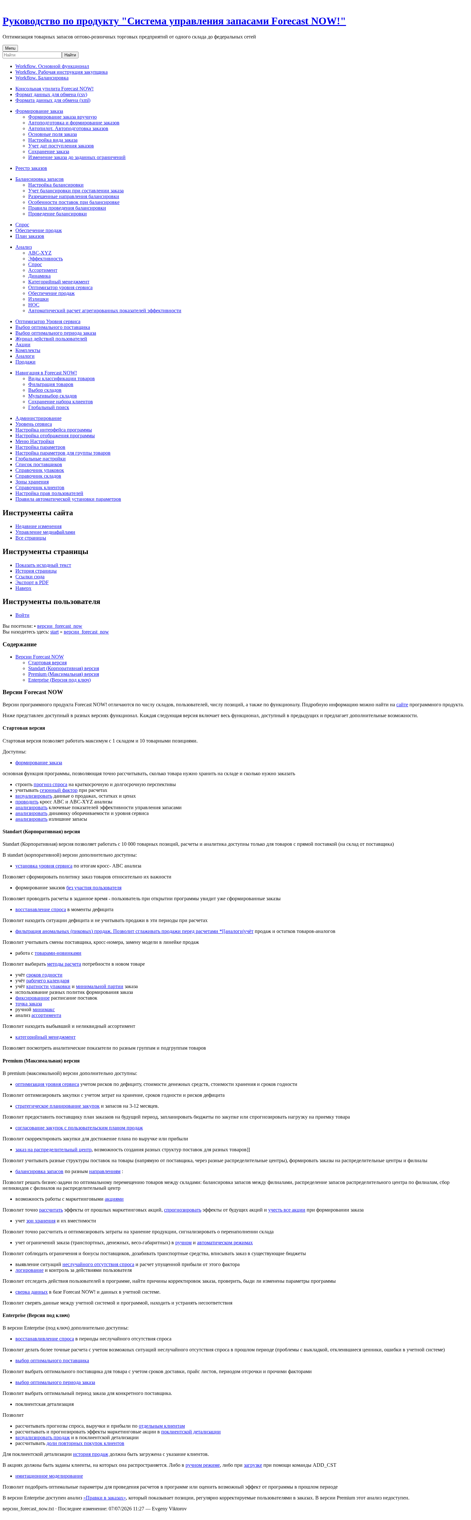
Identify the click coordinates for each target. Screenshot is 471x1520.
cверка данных (31, 1292)
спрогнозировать (182, 1210)
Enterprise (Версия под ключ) (59, 680)
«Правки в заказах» (104, 1497)
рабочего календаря (47, 980)
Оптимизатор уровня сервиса (60, 287)
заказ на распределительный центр (53, 1149)
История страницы (36, 571)
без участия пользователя (93, 887)
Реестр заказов (31, 168)
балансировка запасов (39, 1171)
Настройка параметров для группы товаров (63, 453)
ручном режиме (203, 1465)
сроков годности (44, 975)
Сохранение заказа (48, 151)
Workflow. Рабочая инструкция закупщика (61, 72)
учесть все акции (286, 1210)
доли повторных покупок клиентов (85, 1443)
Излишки (38, 299)
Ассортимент (42, 270)
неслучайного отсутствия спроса (98, 1264)
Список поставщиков (38, 464)
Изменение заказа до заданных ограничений (77, 157)
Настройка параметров (40, 447)
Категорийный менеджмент (58, 281)
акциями (114, 1199)
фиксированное (32, 998)
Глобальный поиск (48, 407)
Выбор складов (45, 390)
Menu (10, 48)
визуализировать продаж (42, 1437)
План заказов (29, 236)
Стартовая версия (47, 662)
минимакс (44, 1009)
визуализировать (33, 796)
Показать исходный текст (43, 565)
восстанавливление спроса (44, 1338)
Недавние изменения (38, 526)
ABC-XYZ (40, 253)
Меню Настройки (34, 441)
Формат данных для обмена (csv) (51, 94)
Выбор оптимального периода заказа (55, 333)
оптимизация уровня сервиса (47, 1084)
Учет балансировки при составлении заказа (76, 190)
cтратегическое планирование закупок (57, 1106)
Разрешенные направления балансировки (73, 196)
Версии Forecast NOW (39, 656)
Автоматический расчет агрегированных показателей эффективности (104, 310)
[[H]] (4, 5)
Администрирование (38, 418)
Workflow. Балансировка (42, 77)
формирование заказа (38, 762)
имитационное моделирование (49, 1476)
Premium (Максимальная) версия (63, 674)
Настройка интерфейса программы (53, 429)
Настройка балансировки (56, 185)
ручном (183, 1242)
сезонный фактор (59, 790)
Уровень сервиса (33, 424)
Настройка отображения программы (55, 435)
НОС (33, 304)
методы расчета (64, 964)
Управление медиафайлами (45, 532)
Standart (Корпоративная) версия (63, 668)
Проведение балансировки (57, 213)
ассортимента (46, 1015)
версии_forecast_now (59, 626)
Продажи (25, 362)
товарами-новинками (58, 953)
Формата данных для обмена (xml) (52, 100)
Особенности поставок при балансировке (74, 202)
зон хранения (40, 1220)
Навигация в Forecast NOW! (46, 372)
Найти (70, 55)
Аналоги (25, 356)
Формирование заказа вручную (62, 117)
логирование (29, 1270)
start (54, 631)
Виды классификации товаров (61, 378)
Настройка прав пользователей (49, 493)
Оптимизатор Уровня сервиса (47, 321)
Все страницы (30, 538)
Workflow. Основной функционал (52, 66)
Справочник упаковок (39, 470)
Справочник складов (38, 476)
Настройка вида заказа (53, 140)
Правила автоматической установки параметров (68, 499)
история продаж (90, 1454)
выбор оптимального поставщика (52, 1360)
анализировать (31, 807)
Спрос (22, 224)
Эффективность (45, 258)
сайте (402, 704)
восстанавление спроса (40, 909)
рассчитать (51, 1210)
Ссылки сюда (30, 576)
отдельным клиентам (162, 1426)
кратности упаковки (48, 986)
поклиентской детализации (191, 1431)
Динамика (39, 276)
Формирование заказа (39, 111)
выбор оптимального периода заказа (55, 1382)
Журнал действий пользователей (51, 338)
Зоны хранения (32, 481)
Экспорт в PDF (32, 582)
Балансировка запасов (39, 179)
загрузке (253, 1465)
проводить (26, 801)
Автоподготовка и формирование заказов (74, 122)
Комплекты (27, 350)
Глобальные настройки (40, 458)
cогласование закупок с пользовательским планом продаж (79, 1127)
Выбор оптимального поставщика (52, 327)
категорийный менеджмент (45, 1037)
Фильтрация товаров (50, 384)
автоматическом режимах (225, 1242)
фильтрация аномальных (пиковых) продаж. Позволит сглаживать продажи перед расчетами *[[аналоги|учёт (134, 931)
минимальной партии (99, 986)
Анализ (23, 247)
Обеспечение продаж (38, 230)
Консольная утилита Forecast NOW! (54, 88)
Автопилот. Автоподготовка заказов (68, 128)
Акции (22, 344)
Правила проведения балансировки (67, 208)
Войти (22, 615)
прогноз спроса (50, 784)
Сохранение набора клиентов (60, 401)
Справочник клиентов (39, 487)
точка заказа (28, 1003)
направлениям (104, 1171)
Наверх (23, 588)
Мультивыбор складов (52, 396)
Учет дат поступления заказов (61, 145)
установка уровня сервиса (43, 866)
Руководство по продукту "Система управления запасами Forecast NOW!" (174, 21)
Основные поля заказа (52, 134)
